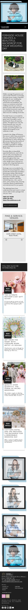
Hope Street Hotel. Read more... (14, 234)
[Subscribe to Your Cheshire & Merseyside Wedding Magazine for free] (14, 555)
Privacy (4, 589)
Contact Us (5, 586)
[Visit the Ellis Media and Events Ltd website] (7, 574)
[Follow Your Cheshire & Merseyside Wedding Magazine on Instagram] (14, 497)
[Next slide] (22, 240)
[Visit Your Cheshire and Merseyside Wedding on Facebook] (3, 607)
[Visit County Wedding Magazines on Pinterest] (5, 607)
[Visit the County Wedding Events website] (4, 596)
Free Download (19, 588)
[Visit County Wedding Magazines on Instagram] (8, 607)
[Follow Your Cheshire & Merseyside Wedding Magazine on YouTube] (14, 468)
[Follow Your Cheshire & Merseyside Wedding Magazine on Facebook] (14, 526)
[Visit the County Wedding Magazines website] (8, 596)
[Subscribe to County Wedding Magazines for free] (14, 12)
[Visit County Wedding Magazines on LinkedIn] (10, 607)
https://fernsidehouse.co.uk (11, 200)
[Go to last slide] (6, 240)
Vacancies (4, 588)
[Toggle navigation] (25, 26)
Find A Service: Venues (14, 217)
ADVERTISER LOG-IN (6, 592)
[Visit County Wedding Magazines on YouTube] (13, 607)
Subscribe (17, 586)
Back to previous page (10, 205)
